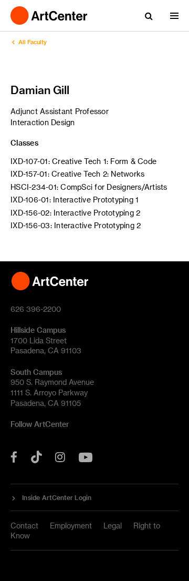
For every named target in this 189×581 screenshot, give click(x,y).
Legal (112, 525)
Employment (71, 525)
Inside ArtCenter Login (57, 497)
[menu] (174, 15)
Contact (24, 525)
